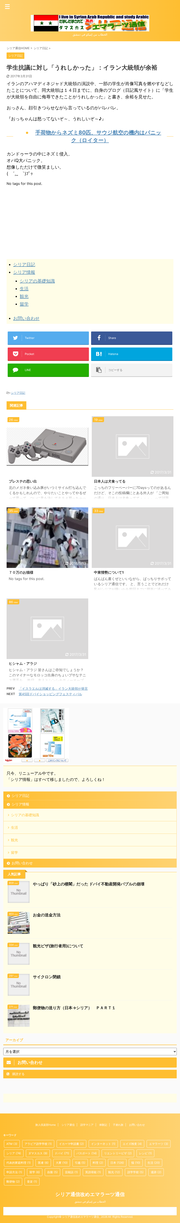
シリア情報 (24, 272)
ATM (11, 1144)
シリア (13, 1153)
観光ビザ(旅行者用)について (58, 946)
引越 (80, 1162)
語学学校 (135, 1172)
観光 (24, 296)
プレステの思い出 (23, 481)
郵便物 (13, 1181)
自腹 (52, 1172)
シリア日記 (24, 264)
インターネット (103, 1144)
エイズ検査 (132, 1144)
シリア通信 (68, 1124)
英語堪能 (93, 1172)
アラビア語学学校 (38, 1144)
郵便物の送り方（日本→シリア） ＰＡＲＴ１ (74, 1007)
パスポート (86, 1153)
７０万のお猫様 (21, 572)
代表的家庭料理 (18, 1162)
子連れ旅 (118, 1124)
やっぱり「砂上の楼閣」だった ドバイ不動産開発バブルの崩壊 (88, 884)
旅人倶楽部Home (45, 1124)
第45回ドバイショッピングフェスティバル (50, 694)
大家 (62, 1162)
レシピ (145, 1153)
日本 (117, 1162)
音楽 (32, 1181)
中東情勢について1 (109, 572)
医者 (43, 1162)
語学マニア (87, 1124)
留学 (24, 304)
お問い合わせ (26, 318)
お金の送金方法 (47, 915)
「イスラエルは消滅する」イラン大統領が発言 (53, 688)
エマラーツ (158, 1144)
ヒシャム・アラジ (23, 663)
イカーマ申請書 (71, 1144)
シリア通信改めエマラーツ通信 (90, 1194)
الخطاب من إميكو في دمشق (90, 1201)
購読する (18, 1074)
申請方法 (14, 1172)
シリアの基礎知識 (37, 281)
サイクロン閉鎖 (47, 976)
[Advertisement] (43, 221)
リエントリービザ (118, 1153)
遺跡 (156, 1172)
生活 (24, 288)
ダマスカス (37, 1153)
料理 (98, 1162)
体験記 (103, 1124)
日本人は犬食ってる (110, 481)
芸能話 (71, 1172)
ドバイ (62, 1153)
